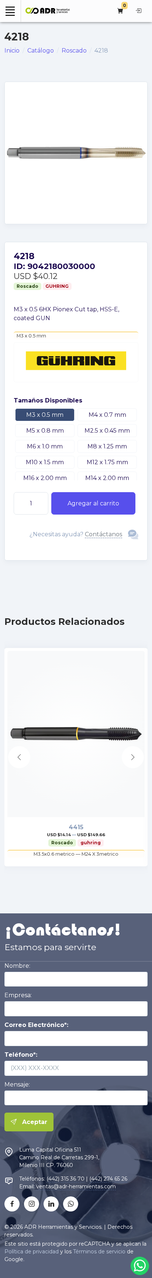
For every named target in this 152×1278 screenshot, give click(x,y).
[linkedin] (51, 1203)
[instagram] (31, 1203)
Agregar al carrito (93, 503)
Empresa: (18, 995)
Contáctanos (103, 534)
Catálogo (40, 50)
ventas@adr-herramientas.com (76, 1186)
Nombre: (17, 965)
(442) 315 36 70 (65, 1178)
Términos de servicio (99, 1251)
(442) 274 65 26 (108, 1178)
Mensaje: (17, 1084)
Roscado (74, 50)
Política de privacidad (31, 1251)
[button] (133, 757)
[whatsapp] (70, 1203)
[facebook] (12, 1203)
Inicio (12, 50)
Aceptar (33, 1121)
